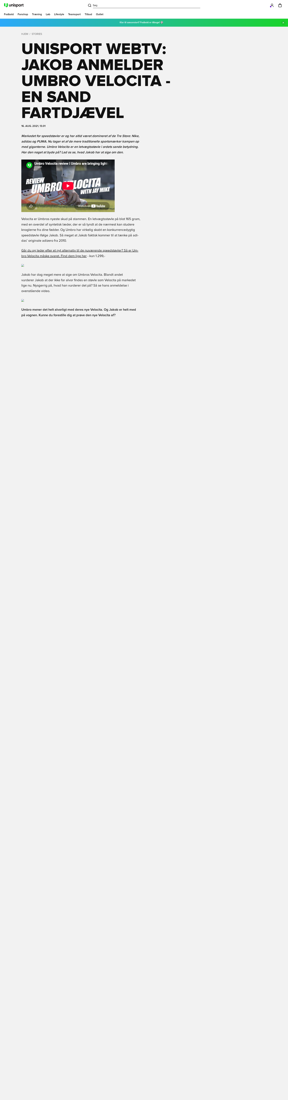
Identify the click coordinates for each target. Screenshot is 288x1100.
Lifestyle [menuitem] (59, 14)
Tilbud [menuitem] (88, 14)
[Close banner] (283, 23)
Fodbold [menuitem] (9, 14)
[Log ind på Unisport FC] (272, 5)
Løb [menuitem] (48, 14)
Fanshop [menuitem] (23, 14)
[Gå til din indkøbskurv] (280, 5)
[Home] (14, 5)
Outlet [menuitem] (99, 14)
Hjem (24, 34)
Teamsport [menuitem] (74, 14)
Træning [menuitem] (37, 14)
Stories (37, 34)
